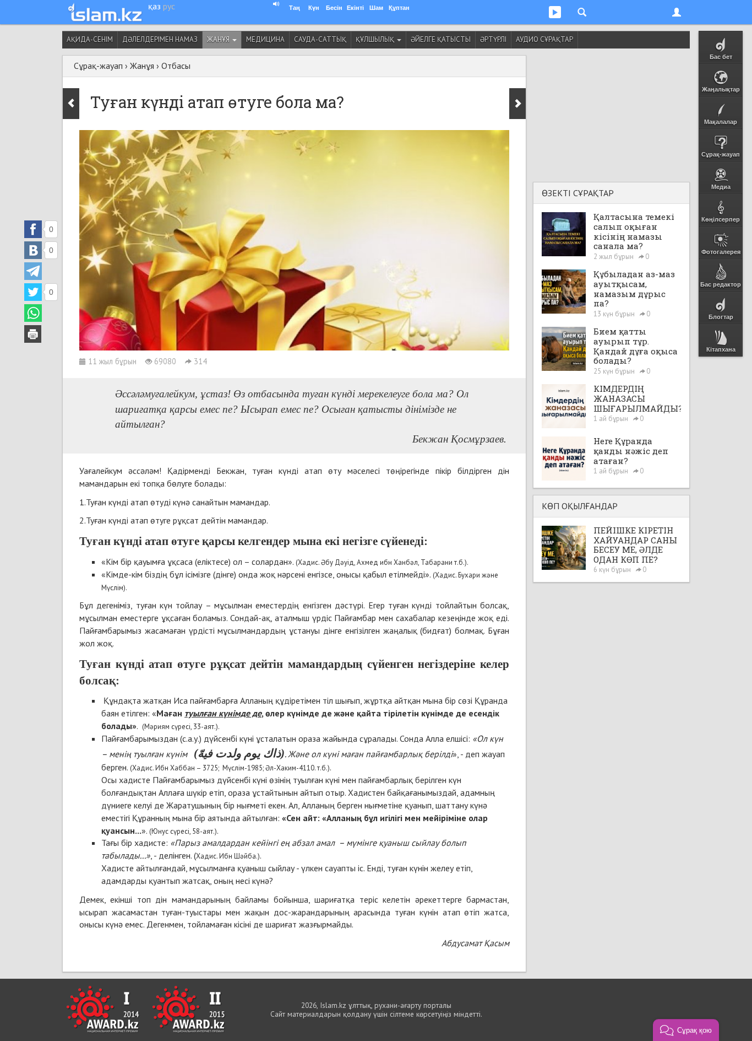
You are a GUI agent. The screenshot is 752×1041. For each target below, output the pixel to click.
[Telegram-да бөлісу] (33, 271)
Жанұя (219, 39)
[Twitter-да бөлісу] (33, 292)
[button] (686, 1030)
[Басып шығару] (33, 334)
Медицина (265, 39)
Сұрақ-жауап (98, 65)
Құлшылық (376, 39)
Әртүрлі (493, 39)
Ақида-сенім (90, 39)
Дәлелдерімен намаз (160, 39)
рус (169, 6)
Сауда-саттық (320, 39)
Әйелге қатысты (441, 39)
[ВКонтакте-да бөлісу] (33, 250)
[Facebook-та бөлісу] (33, 229)
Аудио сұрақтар (544, 39)
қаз (154, 6)
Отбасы (175, 65)
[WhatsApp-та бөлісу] (33, 313)
